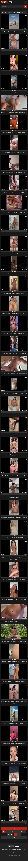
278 (19, 834)
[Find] (25, 6)
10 (11, 834)
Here (7, 2)
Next (14, 837)
